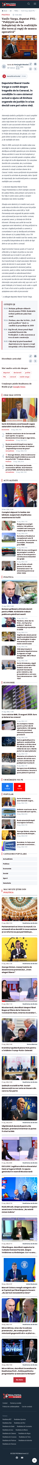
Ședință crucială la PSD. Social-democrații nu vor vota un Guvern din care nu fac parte (19, 1088)
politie (27, 373)
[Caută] (28, 4)
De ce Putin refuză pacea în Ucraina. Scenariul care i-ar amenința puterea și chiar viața (25, 568)
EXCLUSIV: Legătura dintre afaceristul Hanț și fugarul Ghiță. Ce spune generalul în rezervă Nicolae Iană (19, 1169)
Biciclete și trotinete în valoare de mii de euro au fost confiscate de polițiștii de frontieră (26, 759)
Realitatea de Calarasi (9, 1433)
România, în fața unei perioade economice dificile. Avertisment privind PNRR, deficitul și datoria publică (19, 468)
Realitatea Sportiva (20, 1419)
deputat (6, 373)
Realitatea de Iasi (8, 1430)
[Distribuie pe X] (35, 69)
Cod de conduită (27, 1406)
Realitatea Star (7, 1423)
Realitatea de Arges (25, 1433)
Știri (11, 11)
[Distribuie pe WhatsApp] (30, 69)
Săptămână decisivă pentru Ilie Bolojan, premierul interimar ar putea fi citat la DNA (19, 1129)
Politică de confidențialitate (11, 1406)
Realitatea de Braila (30, 923)
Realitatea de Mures (22, 1430)
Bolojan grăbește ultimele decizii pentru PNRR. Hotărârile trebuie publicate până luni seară (22, 312)
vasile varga (24, 377)
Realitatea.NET (7, 1419)
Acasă (5, 11)
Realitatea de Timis (25, 1437)
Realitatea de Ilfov (19, 1423)
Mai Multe (19, 1380)
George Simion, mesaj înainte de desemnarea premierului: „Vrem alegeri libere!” (17, 970)
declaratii (17, 373)
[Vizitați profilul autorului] (4, 66)
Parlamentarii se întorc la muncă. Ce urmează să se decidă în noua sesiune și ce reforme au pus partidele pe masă (19, 930)
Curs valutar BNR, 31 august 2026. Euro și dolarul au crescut (19, 715)
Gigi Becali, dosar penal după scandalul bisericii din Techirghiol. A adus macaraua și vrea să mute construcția (21, 333)
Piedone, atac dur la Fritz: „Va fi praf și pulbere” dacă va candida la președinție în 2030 (22, 323)
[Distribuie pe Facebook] (35, 64)
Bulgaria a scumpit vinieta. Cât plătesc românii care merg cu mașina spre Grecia (26, 527)
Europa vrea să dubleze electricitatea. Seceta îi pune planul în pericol (27, 770)
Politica (16, 11)
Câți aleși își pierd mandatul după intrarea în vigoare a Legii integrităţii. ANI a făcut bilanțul (22, 344)
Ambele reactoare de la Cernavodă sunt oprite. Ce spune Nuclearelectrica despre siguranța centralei (20, 436)
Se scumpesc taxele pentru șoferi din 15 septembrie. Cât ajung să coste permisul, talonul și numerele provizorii (26, 729)
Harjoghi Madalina (23, 64)
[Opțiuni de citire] (34, 1460)
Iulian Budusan (31, 1284)
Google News (19, 386)
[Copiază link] (30, 64)
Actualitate (10, 440)
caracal (13, 377)
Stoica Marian (32, 1044)
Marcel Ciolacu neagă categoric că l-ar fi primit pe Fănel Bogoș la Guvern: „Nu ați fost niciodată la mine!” (19, 1290)
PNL (4, 377)
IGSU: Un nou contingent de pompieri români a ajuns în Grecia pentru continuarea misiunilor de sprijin (27, 554)
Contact (5, 1403)
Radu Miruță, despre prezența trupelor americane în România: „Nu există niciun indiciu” (19, 1209)
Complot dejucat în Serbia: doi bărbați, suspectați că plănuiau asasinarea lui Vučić (16, 515)
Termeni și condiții (15, 1403)
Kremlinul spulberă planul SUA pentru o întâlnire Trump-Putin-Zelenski (19, 1049)
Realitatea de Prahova (9, 1440)
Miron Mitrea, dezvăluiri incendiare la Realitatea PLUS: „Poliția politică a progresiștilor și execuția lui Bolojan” (19, 1371)
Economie (5, 430)
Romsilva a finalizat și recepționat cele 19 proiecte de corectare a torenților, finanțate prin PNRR (27, 540)
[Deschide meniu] (34, 4)
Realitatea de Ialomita (25, 1440)
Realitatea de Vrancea (9, 1444)
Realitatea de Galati (8, 1426)
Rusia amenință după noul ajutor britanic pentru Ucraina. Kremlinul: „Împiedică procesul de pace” (20, 446)
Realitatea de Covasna (9, 1437)
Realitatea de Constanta (24, 1426)
